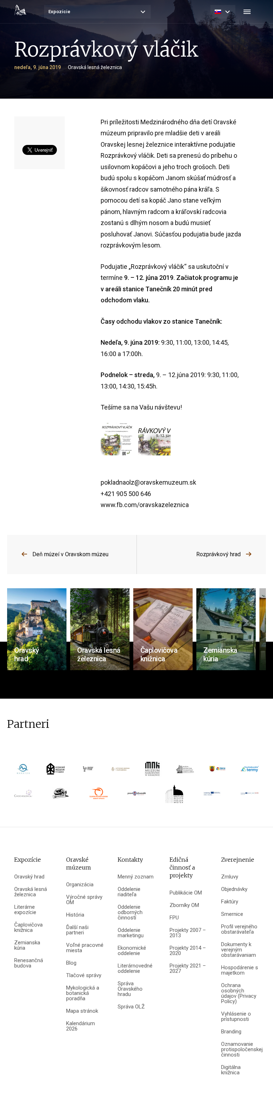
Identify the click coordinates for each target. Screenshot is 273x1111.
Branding (231, 1031)
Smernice (232, 914)
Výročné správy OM (84, 899)
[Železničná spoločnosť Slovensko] (99, 795)
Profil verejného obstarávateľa (239, 929)
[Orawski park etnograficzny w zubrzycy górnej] (185, 771)
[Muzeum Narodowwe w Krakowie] (153, 771)
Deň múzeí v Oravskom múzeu (70, 554)
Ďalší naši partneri (77, 930)
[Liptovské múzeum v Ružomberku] (120, 771)
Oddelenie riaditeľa (129, 892)
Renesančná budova (28, 963)
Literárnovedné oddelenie (135, 968)
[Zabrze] (217, 771)
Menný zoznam (136, 877)
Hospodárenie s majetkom (239, 970)
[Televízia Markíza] (23, 771)
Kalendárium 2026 (80, 1026)
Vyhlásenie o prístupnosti (236, 1016)
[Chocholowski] (23, 795)
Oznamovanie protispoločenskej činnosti (240, 1050)
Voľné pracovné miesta (84, 948)
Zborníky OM (184, 905)
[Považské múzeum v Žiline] (88, 771)
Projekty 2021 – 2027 (188, 968)
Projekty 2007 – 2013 (188, 933)
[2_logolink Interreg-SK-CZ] (250, 796)
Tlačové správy (83, 975)
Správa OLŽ (131, 1007)
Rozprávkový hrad (218, 554)
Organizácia (79, 884)
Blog (71, 963)
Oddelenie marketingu (131, 933)
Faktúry (229, 901)
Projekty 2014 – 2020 (188, 950)
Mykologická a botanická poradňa (82, 993)
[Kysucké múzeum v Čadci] (56, 771)
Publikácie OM (186, 893)
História (75, 915)
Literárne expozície (25, 909)
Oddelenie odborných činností (130, 912)
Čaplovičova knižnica (28, 927)
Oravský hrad (29, 877)
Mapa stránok (82, 1011)
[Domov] (20, 10)
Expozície (59, 11)
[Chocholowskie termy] (250, 771)
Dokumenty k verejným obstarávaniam (238, 950)
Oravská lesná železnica (30, 892)
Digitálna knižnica (231, 1070)
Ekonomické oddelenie (132, 950)
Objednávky (234, 889)
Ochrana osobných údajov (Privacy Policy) (238, 993)
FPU (174, 917)
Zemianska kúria (27, 945)
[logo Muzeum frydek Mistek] (174, 795)
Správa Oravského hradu (130, 989)
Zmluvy (229, 877)
